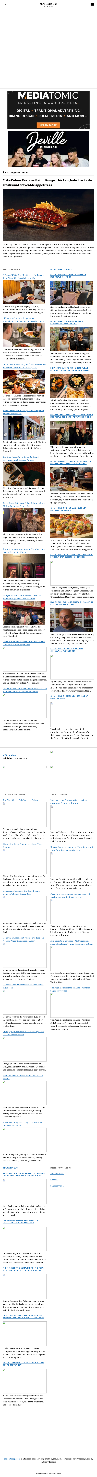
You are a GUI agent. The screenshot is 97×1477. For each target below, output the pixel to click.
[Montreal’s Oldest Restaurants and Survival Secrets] (25, 1093)
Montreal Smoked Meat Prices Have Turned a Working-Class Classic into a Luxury (23, 939)
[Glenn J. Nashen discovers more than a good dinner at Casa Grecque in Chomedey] (72, 573)
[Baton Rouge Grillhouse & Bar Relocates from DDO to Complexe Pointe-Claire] (24, 520)
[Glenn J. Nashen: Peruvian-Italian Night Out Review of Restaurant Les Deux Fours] (71, 479)
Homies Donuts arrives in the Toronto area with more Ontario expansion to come (72, 848)
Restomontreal (57, 1173)
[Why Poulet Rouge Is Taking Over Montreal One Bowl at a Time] (25, 1140)
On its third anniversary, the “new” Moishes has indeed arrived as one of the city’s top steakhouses (24, 366)
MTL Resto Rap (48, 3)
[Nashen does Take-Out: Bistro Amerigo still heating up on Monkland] (71, 620)
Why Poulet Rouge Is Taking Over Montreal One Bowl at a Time (22, 1124)
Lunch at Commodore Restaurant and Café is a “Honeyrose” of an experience (24, 643)
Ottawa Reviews (10, 1168)
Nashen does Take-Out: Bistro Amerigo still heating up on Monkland (71, 603)
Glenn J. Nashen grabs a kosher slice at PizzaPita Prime (69, 697)
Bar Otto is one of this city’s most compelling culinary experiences (23, 412)
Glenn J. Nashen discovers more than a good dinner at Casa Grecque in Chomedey (71, 556)
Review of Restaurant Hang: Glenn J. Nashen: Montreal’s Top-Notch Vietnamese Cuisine (71, 416)
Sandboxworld (57, 1185)
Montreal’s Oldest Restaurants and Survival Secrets (23, 1077)
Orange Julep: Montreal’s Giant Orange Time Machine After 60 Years (23, 1033)
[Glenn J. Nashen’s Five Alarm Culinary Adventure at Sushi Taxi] (71, 526)
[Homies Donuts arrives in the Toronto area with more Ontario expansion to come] (72, 864)
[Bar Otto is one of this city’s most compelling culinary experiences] (24, 428)
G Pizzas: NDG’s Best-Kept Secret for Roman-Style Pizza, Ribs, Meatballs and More (23, 276)
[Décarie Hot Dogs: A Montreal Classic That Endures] (25, 861)
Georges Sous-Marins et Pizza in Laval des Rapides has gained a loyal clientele (22, 597)
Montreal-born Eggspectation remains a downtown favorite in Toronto (69, 801)
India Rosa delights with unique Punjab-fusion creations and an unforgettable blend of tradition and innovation (70, 369)
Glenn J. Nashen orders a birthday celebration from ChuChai (66, 650)
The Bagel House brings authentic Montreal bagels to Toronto (70, 989)
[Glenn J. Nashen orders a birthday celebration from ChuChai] (72, 667)
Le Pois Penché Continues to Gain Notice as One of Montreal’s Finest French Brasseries (25, 690)
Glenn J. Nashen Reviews (62, 269)
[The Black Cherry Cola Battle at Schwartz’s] (25, 814)
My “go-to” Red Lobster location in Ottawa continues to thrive (23, 1364)
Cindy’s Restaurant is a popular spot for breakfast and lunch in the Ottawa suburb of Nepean (23, 1316)
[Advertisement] (48, 47)
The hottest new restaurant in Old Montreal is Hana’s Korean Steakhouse (24, 551)
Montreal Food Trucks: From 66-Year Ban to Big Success (23, 986)
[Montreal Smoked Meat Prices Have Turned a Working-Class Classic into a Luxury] (25, 955)
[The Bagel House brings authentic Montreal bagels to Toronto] (72, 1005)
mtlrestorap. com (12, 1458)
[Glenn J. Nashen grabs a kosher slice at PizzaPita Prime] (72, 714)
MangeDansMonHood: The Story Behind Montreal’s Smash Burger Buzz (21, 892)
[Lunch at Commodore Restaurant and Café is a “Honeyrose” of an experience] (25, 659)
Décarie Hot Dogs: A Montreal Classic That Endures (22, 845)
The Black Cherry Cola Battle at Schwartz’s (22, 800)
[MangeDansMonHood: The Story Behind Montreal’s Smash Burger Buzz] (25, 908)
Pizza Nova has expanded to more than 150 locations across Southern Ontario (70, 895)
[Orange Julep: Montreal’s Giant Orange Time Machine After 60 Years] (25, 1049)
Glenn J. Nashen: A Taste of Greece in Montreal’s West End (68, 275)
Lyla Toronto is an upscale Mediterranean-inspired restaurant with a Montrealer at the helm (70, 942)
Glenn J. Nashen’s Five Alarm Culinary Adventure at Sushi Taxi (68, 509)
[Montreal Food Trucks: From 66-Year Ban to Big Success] (25, 1002)
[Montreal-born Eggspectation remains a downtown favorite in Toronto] (72, 817)
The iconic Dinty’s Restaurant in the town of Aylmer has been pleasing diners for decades (23, 1269)
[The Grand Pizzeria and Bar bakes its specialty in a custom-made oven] (25, 1239)
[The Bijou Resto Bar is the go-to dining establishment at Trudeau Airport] (24, 474)
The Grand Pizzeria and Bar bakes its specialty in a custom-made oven (20, 1221)
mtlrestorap (40, 1473)
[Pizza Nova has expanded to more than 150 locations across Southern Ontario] (72, 911)
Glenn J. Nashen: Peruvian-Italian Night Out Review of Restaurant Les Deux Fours (71, 462)
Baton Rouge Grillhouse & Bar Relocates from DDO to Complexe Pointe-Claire (24, 504)
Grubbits (54, 1179)
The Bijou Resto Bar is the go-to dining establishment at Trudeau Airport (21, 458)
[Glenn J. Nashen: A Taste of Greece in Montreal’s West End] (71, 293)
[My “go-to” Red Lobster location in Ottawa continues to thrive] (25, 1381)
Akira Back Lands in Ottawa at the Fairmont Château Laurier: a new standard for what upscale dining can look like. (24, 1174)
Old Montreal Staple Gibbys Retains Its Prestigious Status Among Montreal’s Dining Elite (23, 320)
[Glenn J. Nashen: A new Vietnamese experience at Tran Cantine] (71, 339)
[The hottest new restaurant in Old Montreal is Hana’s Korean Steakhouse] (24, 566)
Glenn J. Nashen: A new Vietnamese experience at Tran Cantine (66, 322)
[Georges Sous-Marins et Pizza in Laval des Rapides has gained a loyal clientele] (24, 613)
